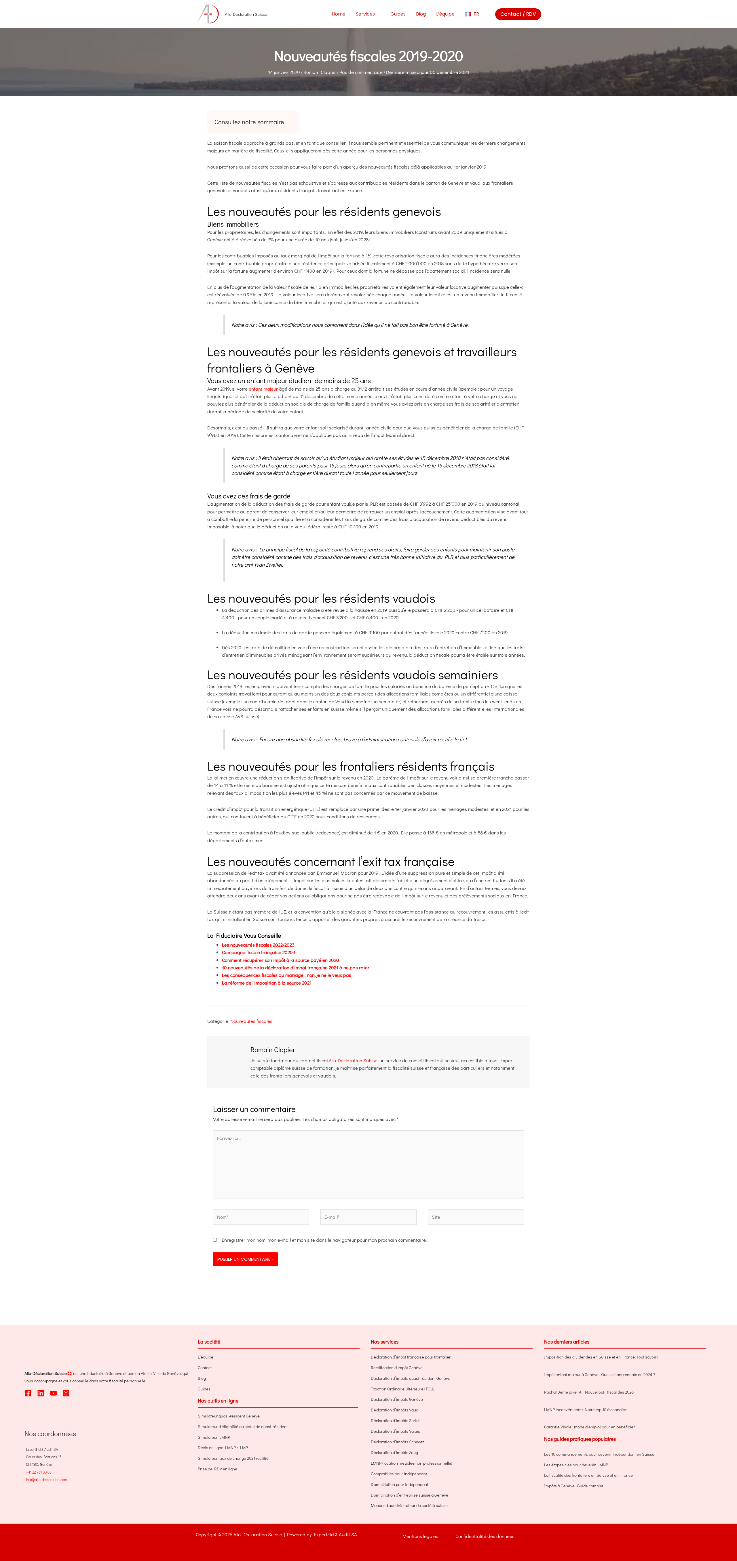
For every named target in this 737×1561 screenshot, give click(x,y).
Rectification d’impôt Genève (397, 1367)
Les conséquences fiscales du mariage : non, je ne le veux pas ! (288, 975)
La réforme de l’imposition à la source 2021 (266, 982)
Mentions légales (420, 1536)
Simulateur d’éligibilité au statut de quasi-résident (243, 1426)
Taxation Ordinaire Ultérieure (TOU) (402, 1389)
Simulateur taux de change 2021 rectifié (233, 1458)
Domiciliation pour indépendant (399, 1484)
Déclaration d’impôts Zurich (396, 1420)
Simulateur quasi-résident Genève (229, 1416)
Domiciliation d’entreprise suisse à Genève (409, 1495)
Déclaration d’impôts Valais (395, 1431)
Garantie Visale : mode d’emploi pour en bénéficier (589, 1427)
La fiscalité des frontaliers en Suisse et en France (588, 1475)
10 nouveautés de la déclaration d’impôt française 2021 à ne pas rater (295, 967)
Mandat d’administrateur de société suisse (409, 1505)
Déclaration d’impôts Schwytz (397, 1442)
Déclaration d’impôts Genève (397, 1399)
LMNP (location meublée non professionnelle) (411, 1463)
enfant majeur (263, 388)
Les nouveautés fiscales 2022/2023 (258, 944)
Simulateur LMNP (214, 1437)
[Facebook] (28, 1393)
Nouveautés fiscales (251, 1021)
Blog (202, 1378)
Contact (205, 1367)
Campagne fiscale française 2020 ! (258, 952)
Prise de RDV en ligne (217, 1469)
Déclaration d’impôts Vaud (394, 1410)
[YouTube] (53, 1393)
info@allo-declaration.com (46, 1479)
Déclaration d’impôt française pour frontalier (411, 1357)
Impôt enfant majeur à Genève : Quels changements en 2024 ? (599, 1374)
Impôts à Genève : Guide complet (573, 1486)
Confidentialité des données (484, 1536)
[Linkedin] (40, 1393)
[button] (377, 14)
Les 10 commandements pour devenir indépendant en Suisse (599, 1454)
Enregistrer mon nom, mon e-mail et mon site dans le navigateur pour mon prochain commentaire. (324, 1240)
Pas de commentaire (361, 72)
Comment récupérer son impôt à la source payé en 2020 (280, 960)
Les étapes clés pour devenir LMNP (576, 1465)
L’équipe (205, 1357)
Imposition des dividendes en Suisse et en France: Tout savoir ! (601, 1357)
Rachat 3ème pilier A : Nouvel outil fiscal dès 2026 (589, 1392)
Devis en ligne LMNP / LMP (223, 1447)
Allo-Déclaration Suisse (353, 1060)
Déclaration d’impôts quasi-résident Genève (410, 1378)
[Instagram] (66, 1393)
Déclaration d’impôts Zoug (394, 1452)
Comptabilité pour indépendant (399, 1473)
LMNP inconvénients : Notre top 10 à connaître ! (586, 1409)
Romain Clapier (319, 72)
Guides (204, 1389)
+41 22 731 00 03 (39, 1472)
